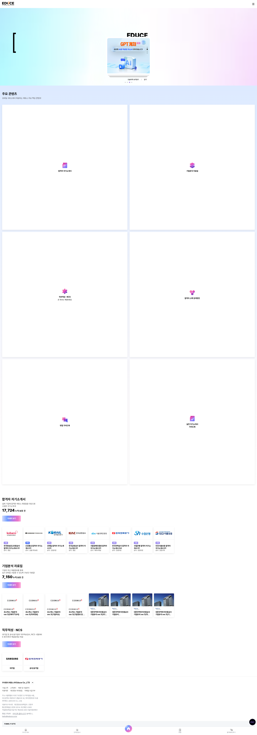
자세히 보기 (11, 518)
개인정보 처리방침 (16, 691)
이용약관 (5, 691)
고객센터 (13, 688)
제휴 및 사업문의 (23, 688)
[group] (12, 540)
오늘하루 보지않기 (133, 79)
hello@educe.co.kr (9, 716)
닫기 (145, 79)
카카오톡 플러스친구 (19, 714)
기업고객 (5, 688)
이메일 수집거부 (29, 691)
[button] (147, 47)
